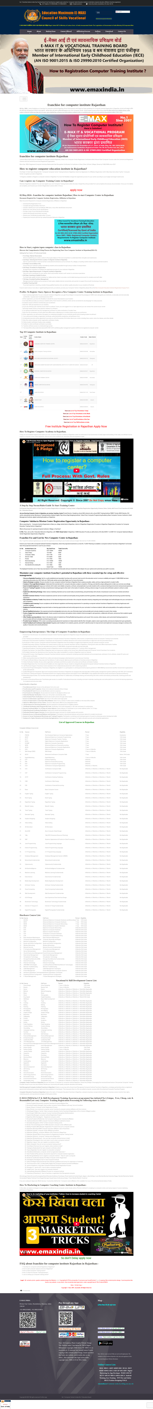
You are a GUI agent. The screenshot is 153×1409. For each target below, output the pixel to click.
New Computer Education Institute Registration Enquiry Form (112, 288)
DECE (106, 1380)
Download (109, 31)
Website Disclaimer (113, 1359)
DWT (130, 1368)
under (57, 1280)
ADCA (111, 1371)
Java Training (111, 1378)
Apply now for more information (74, 580)
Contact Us (122, 31)
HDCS (106, 1368)
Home (29, 31)
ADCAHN (123, 1371)
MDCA (112, 1375)
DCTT (102, 1375)
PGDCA (124, 1373)
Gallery (97, 31)
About (39, 31)
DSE (120, 1368)
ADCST (107, 1375)
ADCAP (116, 1371)
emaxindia (77, 1287)
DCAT (129, 1373)
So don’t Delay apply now (76, 1258)
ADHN (116, 1368)
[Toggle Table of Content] (24, 98)
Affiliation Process (83, 31)
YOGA (124, 1380)
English (119, 11)
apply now (76, 190)
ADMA (106, 1371)
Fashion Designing (115, 1380)
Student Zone (51, 31)
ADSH (101, 1371)
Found (98, 1280)
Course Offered (66, 31)
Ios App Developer (113, 1373)
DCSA (125, 1368)
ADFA (118, 1375)
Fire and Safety (126, 1378)
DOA (101, 1368)
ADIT (111, 1368)
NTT (118, 1378)
